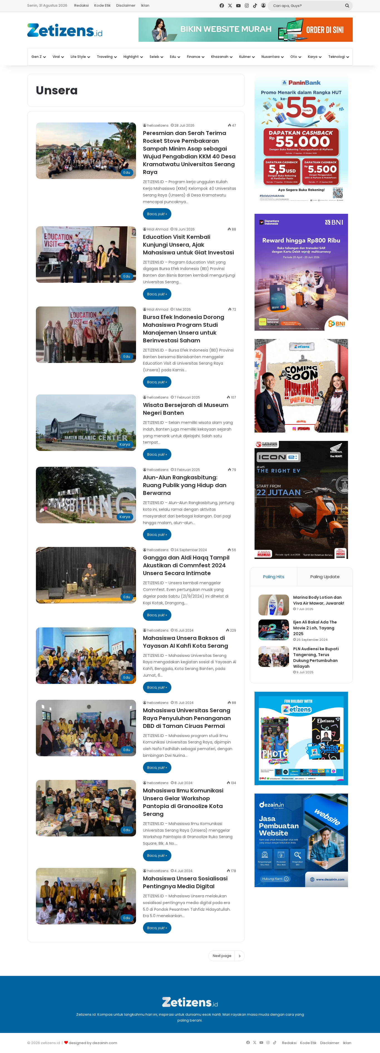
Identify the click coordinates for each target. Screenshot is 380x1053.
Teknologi (336, 56)
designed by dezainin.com (93, 1042)
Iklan (145, 5)
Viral (56, 56)
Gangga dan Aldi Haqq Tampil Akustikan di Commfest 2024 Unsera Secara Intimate (186, 565)
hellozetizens (158, 125)
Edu (173, 56)
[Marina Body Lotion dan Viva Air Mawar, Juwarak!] (273, 605)
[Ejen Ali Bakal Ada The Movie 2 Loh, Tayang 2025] (273, 629)
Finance (193, 56)
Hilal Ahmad (157, 229)
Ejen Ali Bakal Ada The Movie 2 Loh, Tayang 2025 (315, 628)
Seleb (154, 56)
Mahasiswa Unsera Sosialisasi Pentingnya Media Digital (185, 882)
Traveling (105, 56)
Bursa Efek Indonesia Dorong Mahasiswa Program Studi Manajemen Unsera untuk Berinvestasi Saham (183, 328)
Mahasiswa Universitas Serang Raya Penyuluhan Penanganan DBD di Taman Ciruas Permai (187, 718)
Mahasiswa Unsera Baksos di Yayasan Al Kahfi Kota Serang (185, 642)
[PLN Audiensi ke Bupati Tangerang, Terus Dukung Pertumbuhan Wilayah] (273, 656)
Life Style (78, 56)
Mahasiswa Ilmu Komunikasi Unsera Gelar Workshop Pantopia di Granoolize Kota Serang (183, 802)
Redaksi (81, 5)
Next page (222, 955)
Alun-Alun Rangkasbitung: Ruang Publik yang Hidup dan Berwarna (184, 485)
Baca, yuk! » (157, 214)
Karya (312, 56)
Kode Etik (102, 5)
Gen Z (36, 56)
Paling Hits (273, 577)
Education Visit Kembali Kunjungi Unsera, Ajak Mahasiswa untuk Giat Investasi (188, 244)
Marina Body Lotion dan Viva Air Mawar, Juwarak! (318, 600)
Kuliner (245, 56)
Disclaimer (125, 5)
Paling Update (325, 577)
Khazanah (219, 56)
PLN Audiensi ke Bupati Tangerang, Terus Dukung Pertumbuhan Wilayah (316, 657)
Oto (293, 56)
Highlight (131, 56)
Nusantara (270, 56)
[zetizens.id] (64, 30)
